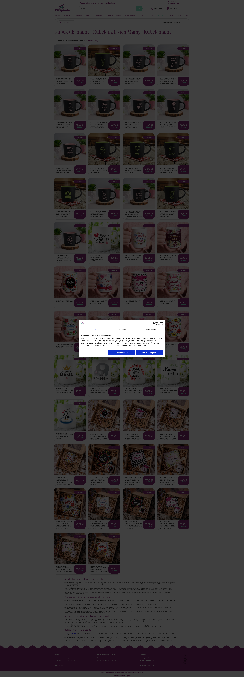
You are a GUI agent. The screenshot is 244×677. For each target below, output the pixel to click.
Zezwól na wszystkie (149, 353)
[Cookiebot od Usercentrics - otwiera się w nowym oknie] (154, 323)
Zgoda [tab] (93, 329)
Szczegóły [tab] (122, 329)
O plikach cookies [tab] (150, 329)
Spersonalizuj (120, 353)
